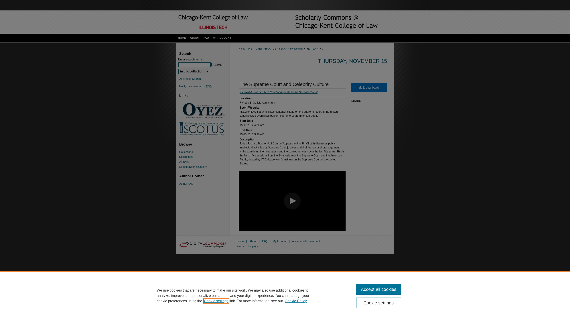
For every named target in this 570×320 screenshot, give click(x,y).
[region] (285, 295)
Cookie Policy (296, 301)
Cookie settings (216, 301)
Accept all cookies (378, 289)
